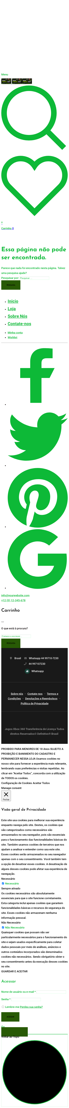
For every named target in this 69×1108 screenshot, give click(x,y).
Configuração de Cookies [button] (16, 783)
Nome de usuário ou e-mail (18, 991)
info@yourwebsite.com (15, 595)
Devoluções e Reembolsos (41, 698)
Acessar (10, 1017)
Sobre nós (17, 693)
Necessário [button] (8, 878)
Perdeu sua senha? (31, 1007)
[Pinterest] (38, 526)
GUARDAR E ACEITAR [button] (14, 971)
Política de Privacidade (34, 703)
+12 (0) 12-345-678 (13, 600)
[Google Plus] (38, 587)
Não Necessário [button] (11, 922)
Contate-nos (35, 693)
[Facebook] (38, 404)
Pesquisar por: (10, 278)
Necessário (12, 883)
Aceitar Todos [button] (41, 783)
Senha (6, 999)
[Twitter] (38, 465)
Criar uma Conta (14, 1032)
